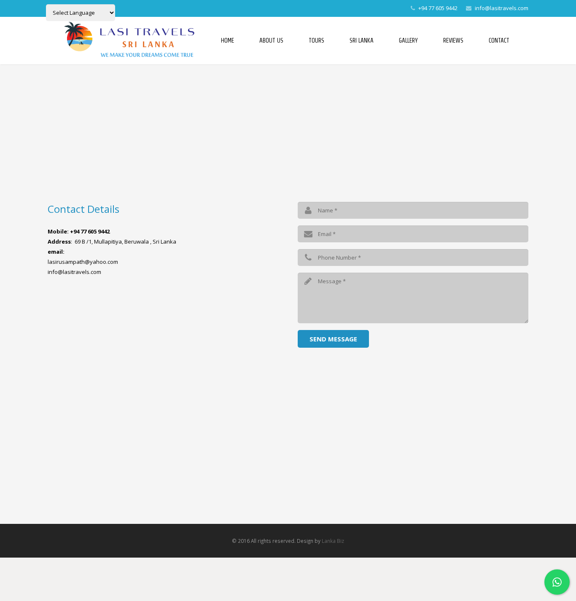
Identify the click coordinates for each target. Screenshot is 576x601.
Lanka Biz (333, 540)
